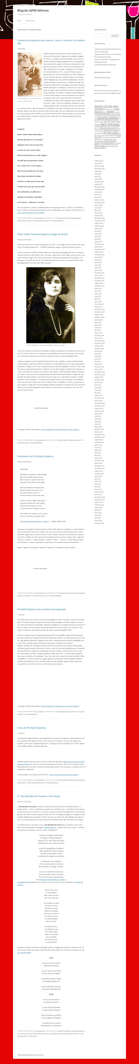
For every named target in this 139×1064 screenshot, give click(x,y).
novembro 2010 (99, 499)
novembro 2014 (99, 374)
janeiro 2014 (98, 400)
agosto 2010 (98, 507)
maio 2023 (97, 174)
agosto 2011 (98, 476)
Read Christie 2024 (100, 62)
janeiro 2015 (98, 369)
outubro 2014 (98, 377)
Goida (102, 122)
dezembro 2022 (99, 187)
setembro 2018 (99, 254)
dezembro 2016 (99, 309)
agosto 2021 (98, 192)
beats (110, 111)
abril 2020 (97, 210)
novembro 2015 (99, 343)
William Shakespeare (111, 146)
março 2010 (98, 520)
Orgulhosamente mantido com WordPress (30, 1055)
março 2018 (98, 270)
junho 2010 (98, 513)
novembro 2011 (99, 468)
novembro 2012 (99, 437)
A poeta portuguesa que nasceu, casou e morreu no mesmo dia (51, 42)
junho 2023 (98, 171)
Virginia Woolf (114, 144)
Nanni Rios (33, 1036)
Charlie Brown (115, 114)
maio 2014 (97, 390)
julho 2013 (97, 416)
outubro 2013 (98, 408)
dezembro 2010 (99, 497)
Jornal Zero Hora (109, 126)
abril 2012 (97, 455)
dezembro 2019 (99, 218)
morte (19, 221)
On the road (110, 132)
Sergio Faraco (108, 139)
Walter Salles (99, 146)
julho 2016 (97, 322)
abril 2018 (97, 267)
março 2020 (98, 213)
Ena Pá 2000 (63, 780)
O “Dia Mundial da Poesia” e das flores (38, 796)
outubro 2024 (98, 161)
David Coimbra (107, 115)
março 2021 (98, 197)
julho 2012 (97, 447)
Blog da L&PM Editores (33, 10)
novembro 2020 (99, 202)
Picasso (101, 139)
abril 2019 (97, 239)
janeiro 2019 (98, 247)
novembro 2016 (99, 312)
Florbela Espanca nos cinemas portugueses (41, 609)
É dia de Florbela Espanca (31, 727)
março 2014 (98, 395)
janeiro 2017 (98, 307)
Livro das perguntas (24, 953)
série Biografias (107, 142)
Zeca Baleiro (27, 596)
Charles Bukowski (102, 113)
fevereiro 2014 (99, 398)
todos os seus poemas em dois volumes (64, 775)
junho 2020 (98, 207)
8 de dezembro (64, 218)
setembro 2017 (99, 286)
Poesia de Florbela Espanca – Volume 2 (36, 521)
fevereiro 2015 (99, 367)
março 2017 (98, 301)
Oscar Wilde (109, 135)
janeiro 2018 (98, 275)
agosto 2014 (98, 382)
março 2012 (98, 458)
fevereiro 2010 (99, 523)
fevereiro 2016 (99, 335)
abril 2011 (97, 486)
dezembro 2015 (99, 340)
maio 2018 (97, 265)
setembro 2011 (99, 473)
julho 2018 (97, 260)
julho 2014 (97, 385)
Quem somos (30, 21)
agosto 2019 (98, 228)
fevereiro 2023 (99, 181)
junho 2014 (98, 387)
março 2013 (98, 426)
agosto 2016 (98, 320)
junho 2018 (98, 262)
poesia (24, 221)
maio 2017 (97, 296)
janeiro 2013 (98, 432)
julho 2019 (97, 231)
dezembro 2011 (99, 466)
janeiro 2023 (98, 184)
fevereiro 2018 (99, 273)
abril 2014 (97, 393)
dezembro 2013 (99, 403)
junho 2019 (98, 234)
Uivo (101, 144)
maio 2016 (97, 327)
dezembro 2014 (99, 372)
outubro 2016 (98, 314)
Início (19, 21)
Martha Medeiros (108, 128)
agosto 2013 (98, 413)
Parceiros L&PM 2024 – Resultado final (107, 59)
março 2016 (98, 333)
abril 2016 (97, 330)
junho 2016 (98, 325)
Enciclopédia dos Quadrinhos (108, 119)
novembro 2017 (99, 280)
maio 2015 (97, 359)
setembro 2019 (99, 226)
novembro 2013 (99, 406)
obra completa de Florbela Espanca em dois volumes (60, 429)
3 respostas (21, 48)
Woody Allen (100, 147)
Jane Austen (99, 126)
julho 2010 (97, 510)
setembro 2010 (99, 505)
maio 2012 (97, 453)
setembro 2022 (99, 189)
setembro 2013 (99, 411)
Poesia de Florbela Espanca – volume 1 (52, 880)
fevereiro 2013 (99, 429)
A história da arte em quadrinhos (105, 65)
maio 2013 (97, 421)
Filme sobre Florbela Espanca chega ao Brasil (42, 234)
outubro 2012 (98, 440)
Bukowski (117, 112)
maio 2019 (97, 236)
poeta (29, 221)
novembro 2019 (99, 221)
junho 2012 (98, 450)
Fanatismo (62, 593)
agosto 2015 (98, 351)
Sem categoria (40, 218)
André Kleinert (109, 109)
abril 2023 (97, 176)
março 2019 (98, 241)
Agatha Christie (103, 106)
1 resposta (20, 614)
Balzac (104, 112)
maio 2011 (97, 484)
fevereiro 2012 (99, 460)
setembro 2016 (99, 317)
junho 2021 (98, 194)
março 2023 (98, 179)
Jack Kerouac (110, 124)
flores (46, 1033)
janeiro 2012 (98, 463)
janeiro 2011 (98, 494)
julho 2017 (97, 291)
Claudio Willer (98, 115)
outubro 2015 (98, 346)
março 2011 (98, 489)
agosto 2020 (98, 205)
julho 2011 (97, 479)
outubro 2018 (98, 252)
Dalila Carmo (63, 440)
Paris (103, 137)
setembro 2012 (99, 442)
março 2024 (98, 163)
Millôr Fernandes (111, 130)
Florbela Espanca (75, 218)
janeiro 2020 (98, 215)
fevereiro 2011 (99, 492)
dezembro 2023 (99, 168)
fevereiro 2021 (99, 200)
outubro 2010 (98, 502)
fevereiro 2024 (99, 166)
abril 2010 (97, 518)
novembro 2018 (99, 249)
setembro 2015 (99, 348)
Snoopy (97, 143)
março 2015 (98, 364)
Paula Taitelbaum (58, 221)
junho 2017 (98, 294)
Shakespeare (110, 140)
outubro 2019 (98, 223)
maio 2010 (97, 515)
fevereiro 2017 (99, 304)
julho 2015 (97, 353)
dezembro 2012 (99, 434)
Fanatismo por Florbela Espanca (35, 456)
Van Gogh (106, 144)
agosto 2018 (98, 257)
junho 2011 (98, 481)
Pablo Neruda (67, 1033)
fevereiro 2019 (99, 244)
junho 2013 (98, 419)
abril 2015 (97, 361)
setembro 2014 (99, 380)
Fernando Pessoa (23, 882)
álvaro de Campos (65, 1031)
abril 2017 (97, 299)
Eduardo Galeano (108, 117)
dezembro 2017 (99, 278)
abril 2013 (97, 424)
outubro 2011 (98, 471)
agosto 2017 (98, 288)
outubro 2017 (98, 283)
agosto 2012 (98, 445)
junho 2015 (98, 356)
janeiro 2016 (98, 338)
